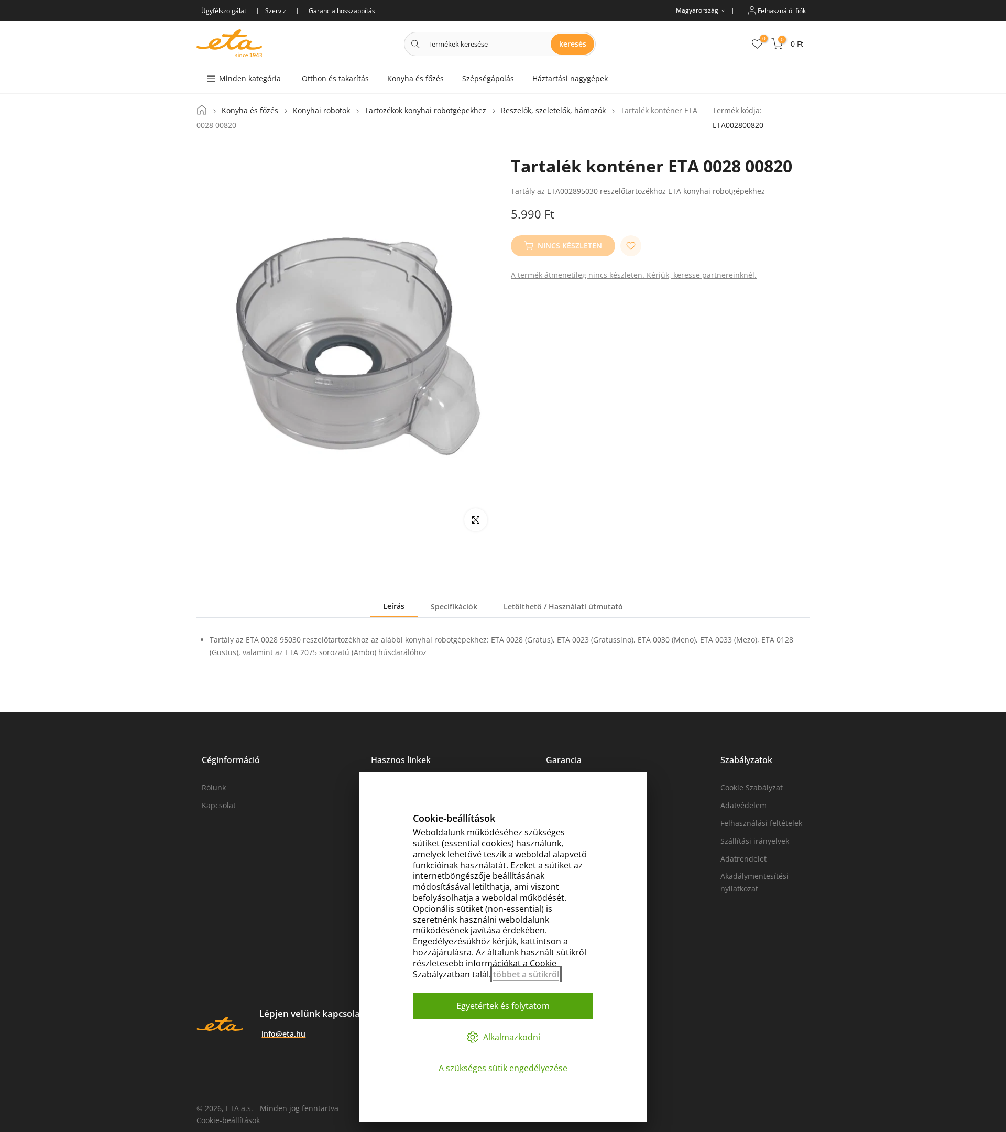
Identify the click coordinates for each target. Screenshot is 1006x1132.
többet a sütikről (526, 974)
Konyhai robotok (321, 110)
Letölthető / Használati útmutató (563, 607)
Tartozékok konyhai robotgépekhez (425, 110)
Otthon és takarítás (335, 78)
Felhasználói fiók (781, 10)
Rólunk (214, 787)
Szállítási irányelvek (754, 841)
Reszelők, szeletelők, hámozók (553, 110)
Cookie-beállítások (228, 1120)
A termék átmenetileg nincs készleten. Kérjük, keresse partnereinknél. (634, 275)
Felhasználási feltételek (761, 823)
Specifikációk (454, 607)
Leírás (393, 606)
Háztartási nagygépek (570, 78)
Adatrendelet (743, 859)
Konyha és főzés (415, 78)
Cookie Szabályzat (751, 787)
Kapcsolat (219, 805)
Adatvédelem (743, 805)
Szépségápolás (488, 78)
